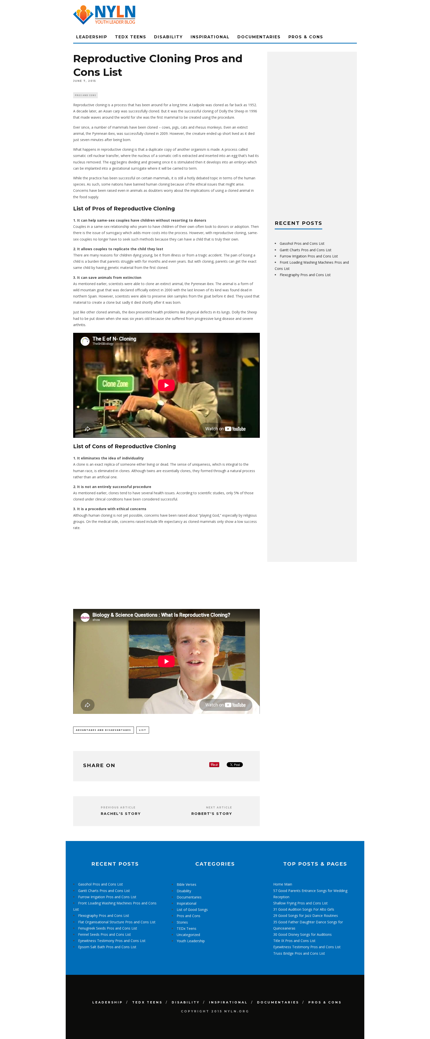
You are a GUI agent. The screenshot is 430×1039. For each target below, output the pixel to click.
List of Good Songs (192, 909)
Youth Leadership (191, 941)
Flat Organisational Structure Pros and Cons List (117, 922)
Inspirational (210, 37)
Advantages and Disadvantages (103, 730)
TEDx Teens (130, 37)
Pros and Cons (85, 95)
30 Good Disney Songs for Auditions (302, 934)
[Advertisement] (166, 569)
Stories (182, 922)
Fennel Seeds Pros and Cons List (104, 934)
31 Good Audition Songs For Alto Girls (303, 909)
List (142, 730)
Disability (168, 37)
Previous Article (118, 807)
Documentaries (259, 37)
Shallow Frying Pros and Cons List (300, 903)
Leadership (91, 37)
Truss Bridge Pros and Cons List (299, 953)
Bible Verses (186, 884)
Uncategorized (188, 934)
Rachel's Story (121, 813)
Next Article (219, 807)
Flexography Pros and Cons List (305, 274)
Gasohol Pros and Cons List (302, 243)
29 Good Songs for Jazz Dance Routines (305, 915)
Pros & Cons (305, 37)
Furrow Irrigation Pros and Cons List (309, 256)
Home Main (282, 884)
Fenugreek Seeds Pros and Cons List (107, 928)
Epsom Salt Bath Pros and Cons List (107, 946)
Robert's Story (211, 813)
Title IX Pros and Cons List (294, 940)
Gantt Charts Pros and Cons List (305, 249)
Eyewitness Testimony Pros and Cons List (112, 940)
